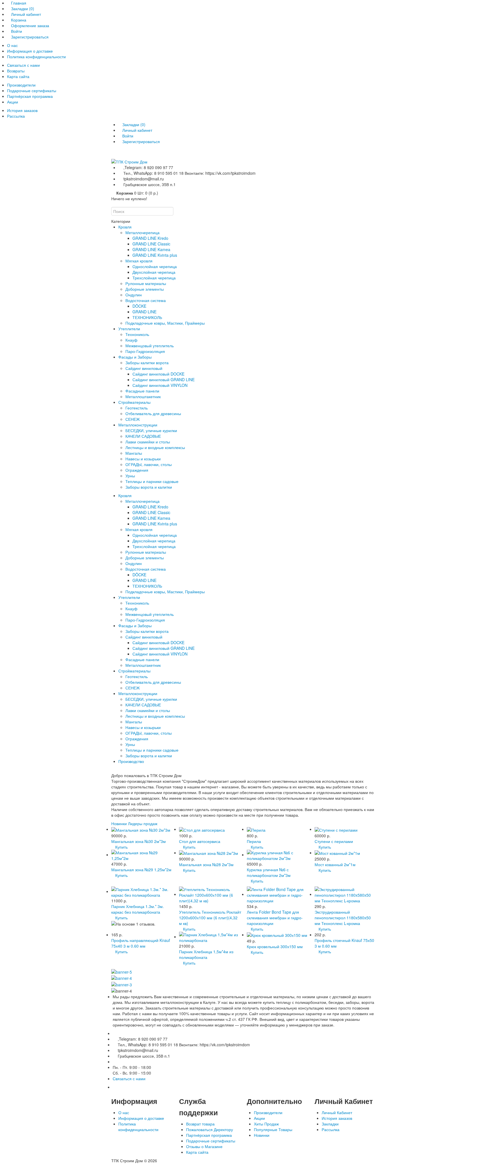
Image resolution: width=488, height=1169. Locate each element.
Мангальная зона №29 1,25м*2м (141, 869)
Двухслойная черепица (153, 272)
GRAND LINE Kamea (151, 249)
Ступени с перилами (334, 841)
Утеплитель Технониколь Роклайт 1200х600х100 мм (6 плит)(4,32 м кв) (210, 917)
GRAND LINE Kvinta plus (154, 255)
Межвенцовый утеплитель (149, 345)
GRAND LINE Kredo (150, 238)
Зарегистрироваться (30, 37)
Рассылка (16, 116)
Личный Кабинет (337, 1112)
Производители (21, 85)
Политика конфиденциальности (36, 56)
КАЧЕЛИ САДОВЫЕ (143, 436)
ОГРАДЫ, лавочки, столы (148, 464)
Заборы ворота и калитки (148, 487)
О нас (12, 45)
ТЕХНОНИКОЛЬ (147, 317)
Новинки (119, 823)
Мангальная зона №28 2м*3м (206, 864)
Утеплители (129, 328)
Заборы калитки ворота (147, 362)
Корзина (18, 20)
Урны (130, 475)
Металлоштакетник (143, 396)
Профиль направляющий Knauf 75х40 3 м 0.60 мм (140, 943)
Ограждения (136, 470)
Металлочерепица (142, 232)
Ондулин (133, 294)
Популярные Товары (273, 1129)
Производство (131, 761)
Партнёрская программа (30, 96)
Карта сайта (18, 76)
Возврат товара (200, 1124)
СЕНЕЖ (132, 419)
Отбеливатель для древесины (153, 413)
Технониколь (137, 334)
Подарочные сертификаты (31, 90)
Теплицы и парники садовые (151, 481)
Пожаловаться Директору (209, 1129)
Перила (254, 841)
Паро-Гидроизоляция (145, 351)
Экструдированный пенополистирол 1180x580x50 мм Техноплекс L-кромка (343, 917)
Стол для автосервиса (199, 841)
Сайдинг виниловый (143, 368)
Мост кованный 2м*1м (335, 864)
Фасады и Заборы (135, 357)
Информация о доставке (30, 51)
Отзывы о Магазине (204, 1146)
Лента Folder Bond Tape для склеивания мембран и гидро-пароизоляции (275, 917)
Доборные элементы (144, 289)
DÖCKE (139, 306)
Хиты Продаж (266, 1124)
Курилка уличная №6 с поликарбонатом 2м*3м (269, 872)
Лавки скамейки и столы (147, 442)
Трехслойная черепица (154, 278)
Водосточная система (145, 300)
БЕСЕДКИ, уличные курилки (151, 430)
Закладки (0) (22, 8)
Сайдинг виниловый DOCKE (158, 374)
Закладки (330, 1124)
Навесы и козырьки (143, 458)
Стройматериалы (134, 402)
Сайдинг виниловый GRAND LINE (163, 379)
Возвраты (16, 71)
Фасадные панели (142, 391)
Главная (18, 3)
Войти (16, 31)
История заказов (22, 110)
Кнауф (131, 340)
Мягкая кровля (138, 261)
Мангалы (133, 453)
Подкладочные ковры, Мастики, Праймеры (165, 323)
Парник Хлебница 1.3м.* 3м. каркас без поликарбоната (137, 909)
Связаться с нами (23, 65)
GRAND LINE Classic (151, 244)
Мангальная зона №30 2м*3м (138, 841)
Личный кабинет (26, 14)
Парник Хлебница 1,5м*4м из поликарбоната (206, 954)
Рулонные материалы (145, 283)
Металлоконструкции (137, 425)
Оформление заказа (30, 25)
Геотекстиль (136, 408)
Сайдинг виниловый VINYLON (160, 385)
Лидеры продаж (142, 823)
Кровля (125, 227)
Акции (12, 102)
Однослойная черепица (154, 266)
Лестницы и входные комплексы (155, 447)
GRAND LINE (144, 311)
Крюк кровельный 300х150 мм (275, 946)
